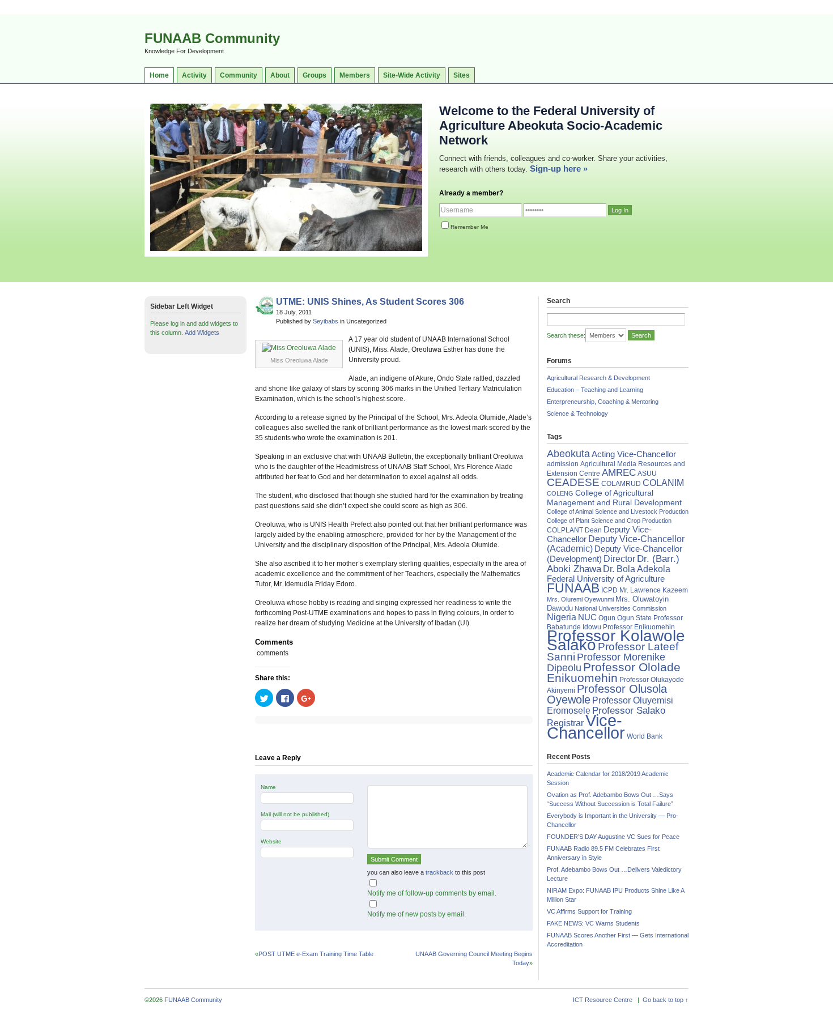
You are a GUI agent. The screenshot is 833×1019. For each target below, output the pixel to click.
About (280, 75)
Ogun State (634, 618)
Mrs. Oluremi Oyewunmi (580, 599)
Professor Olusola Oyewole (607, 694)
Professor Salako (628, 710)
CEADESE (573, 482)
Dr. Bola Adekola (636, 569)
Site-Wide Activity (411, 75)
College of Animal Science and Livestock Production (617, 511)
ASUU (647, 473)
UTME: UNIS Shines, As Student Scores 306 (370, 301)
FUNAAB (573, 588)
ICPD (609, 590)
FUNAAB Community (212, 38)
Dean (593, 530)
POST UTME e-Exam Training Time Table (315, 953)
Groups (314, 75)
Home (159, 75)
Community (238, 75)
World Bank (644, 736)
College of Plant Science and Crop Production (609, 520)
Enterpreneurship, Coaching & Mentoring (602, 401)
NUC (587, 617)
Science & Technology (577, 413)
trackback (439, 872)
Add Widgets (202, 332)
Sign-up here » (559, 168)
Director (619, 558)
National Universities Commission (620, 608)
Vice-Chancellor (586, 726)
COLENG (560, 493)
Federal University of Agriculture (606, 578)
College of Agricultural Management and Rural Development (614, 497)
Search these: (566, 335)
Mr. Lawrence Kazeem (653, 590)
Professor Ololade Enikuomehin (614, 672)
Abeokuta (568, 453)
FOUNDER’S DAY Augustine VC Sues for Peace (613, 836)
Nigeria (561, 617)
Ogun (606, 618)
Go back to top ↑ (665, 999)
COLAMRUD (621, 483)
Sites (461, 75)
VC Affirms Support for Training (589, 911)
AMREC (619, 472)
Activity (194, 75)
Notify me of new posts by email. (416, 914)
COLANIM (663, 483)
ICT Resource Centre (602, 999)
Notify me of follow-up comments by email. (431, 893)
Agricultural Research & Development (598, 377)
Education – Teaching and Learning (595, 389)
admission (563, 464)
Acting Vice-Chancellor (634, 454)
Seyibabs (325, 321)
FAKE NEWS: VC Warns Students (593, 923)
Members (354, 75)
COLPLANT (565, 530)
